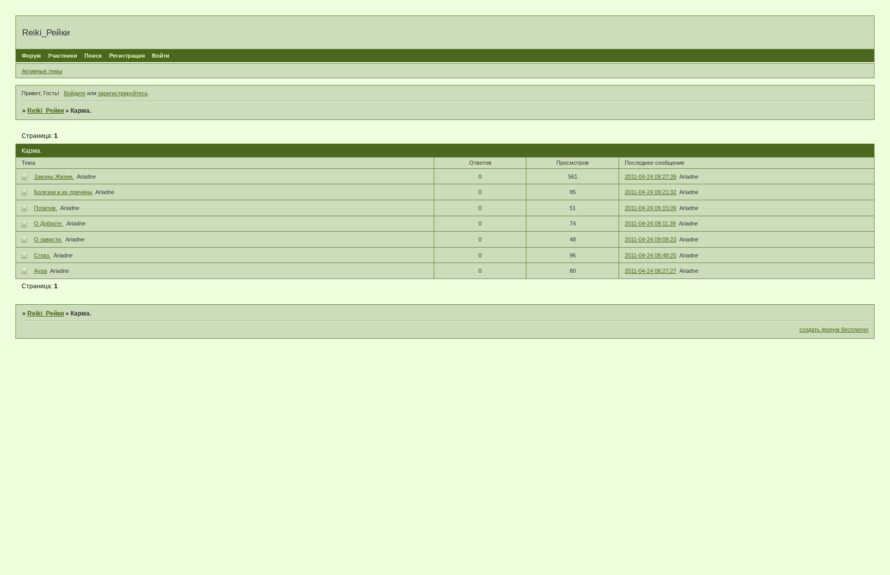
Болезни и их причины (63, 192)
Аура (40, 271)
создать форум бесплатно (833, 329)
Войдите (74, 93)
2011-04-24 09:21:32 (650, 192)
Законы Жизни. (54, 176)
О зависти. (48, 239)
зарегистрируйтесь (123, 93)
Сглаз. (42, 255)
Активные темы (42, 71)
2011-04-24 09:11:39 (650, 223)
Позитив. (45, 208)
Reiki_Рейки (45, 110)
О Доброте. (48, 223)
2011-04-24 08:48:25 (650, 255)
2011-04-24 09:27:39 (650, 176)
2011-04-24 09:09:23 (650, 239)
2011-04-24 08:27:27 (650, 271)
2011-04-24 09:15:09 (650, 208)
